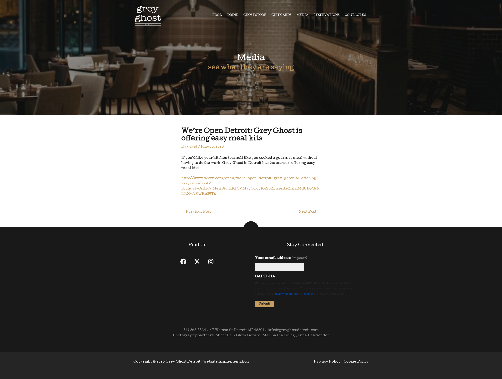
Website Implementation (226, 362)
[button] (183, 261)
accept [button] (308, 293)
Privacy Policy (327, 362)
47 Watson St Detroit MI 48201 (237, 330)
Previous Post (196, 212)
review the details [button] (286, 293)
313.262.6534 (194, 330)
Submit (264, 304)
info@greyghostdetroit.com (293, 330)
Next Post (309, 212)
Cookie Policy (356, 362)
